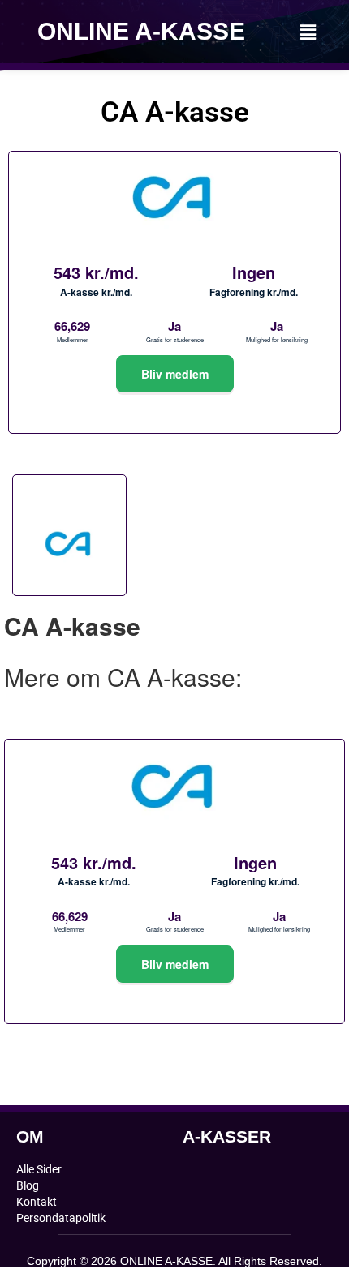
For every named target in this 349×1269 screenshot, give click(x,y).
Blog (27, 1185)
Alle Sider (39, 1169)
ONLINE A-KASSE (141, 31)
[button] (307, 31)
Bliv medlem (175, 374)
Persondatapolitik (61, 1217)
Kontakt (36, 1201)
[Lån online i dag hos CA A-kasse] (175, 413)
